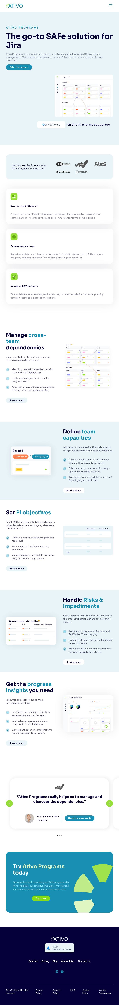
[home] (14, 6)
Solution (33, 961)
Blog (55, 961)
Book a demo (16, 400)
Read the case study (79, 818)
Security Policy (57, 991)
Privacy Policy (39, 991)
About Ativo (67, 961)
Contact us (84, 961)
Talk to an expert (19, 67)
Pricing (45, 961)
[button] (110, 5)
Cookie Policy (85, 991)
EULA (72, 990)
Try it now (41, 898)
